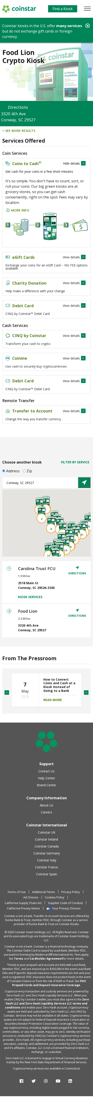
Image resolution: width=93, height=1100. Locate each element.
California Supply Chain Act (23, 903)
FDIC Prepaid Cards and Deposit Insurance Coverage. (49, 983)
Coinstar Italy (46, 860)
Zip (29, 470)
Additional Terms (43, 892)
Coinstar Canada (47, 846)
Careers (46, 812)
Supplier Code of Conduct (65, 903)
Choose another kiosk (22, 462)
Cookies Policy (54, 897)
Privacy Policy (70, 892)
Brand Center (46, 785)
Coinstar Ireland (46, 839)
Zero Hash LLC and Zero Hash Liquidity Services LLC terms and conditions (47, 1003)
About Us (46, 805)
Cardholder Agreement (46, 959)
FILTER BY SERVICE (75, 462)
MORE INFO (20, 210)
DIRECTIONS (77, 573)
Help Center (46, 778)
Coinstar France (46, 867)
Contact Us (46, 771)
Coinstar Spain (46, 874)
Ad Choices (30, 897)
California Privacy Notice (23, 908)
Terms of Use (16, 892)
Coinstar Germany (46, 853)
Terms (18, 959)
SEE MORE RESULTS (19, 131)
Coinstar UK (46, 832)
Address (13, 470)
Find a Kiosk (63, 8)
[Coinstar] (19, 9)
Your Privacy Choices (66, 908)
